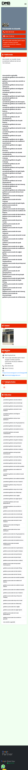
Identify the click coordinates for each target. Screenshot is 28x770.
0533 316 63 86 (9, 32)
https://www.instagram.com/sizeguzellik (14, 373)
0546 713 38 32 (9, 36)
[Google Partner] (7, 753)
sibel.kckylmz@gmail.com (12, 375)
